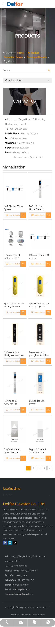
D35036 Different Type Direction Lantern (37, 451)
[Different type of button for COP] (15, 237)
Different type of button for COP (12, 256)
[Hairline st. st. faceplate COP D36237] (15, 382)
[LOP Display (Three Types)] (15, 188)
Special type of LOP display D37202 (39, 305)
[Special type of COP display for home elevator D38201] (15, 285)
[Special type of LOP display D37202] (40, 285)
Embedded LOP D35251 (37, 402)
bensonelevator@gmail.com (28, 157)
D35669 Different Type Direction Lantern (12, 451)
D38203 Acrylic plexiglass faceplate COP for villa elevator (14, 354)
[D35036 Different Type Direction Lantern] (40, 431)
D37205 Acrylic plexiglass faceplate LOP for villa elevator (39, 354)
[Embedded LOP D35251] (40, 382)
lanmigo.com (38, 614)
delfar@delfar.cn (21, 152)
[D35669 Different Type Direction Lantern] (15, 431)
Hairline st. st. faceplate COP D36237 (11, 402)
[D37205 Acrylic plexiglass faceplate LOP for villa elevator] (40, 334)
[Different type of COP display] (40, 237)
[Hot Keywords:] (49, 70)
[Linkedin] (10, 542)
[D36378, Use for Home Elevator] (40, 188)
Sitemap (15, 614)
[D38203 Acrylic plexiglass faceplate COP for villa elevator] (15, 334)
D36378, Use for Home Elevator (37, 208)
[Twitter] (15, 542)
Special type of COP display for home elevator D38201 (14, 305)
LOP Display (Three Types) (13, 208)
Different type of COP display (39, 256)
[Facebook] (5, 542)
